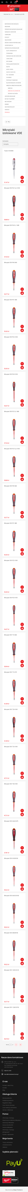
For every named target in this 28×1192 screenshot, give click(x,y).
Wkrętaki (10, 88)
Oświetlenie (8, 34)
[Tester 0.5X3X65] (14, 168)
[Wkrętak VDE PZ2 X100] (14, 578)
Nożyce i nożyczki (10, 72)
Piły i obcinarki (10, 74)
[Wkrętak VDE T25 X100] (14, 764)
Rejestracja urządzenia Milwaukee (11, 1120)
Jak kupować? (5, 1132)
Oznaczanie (9, 58)
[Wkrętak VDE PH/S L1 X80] (14, 243)
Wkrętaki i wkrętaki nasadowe (13, 85)
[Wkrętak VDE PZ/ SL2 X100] (14, 466)
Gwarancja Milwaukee (8, 1122)
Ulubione (4, 1147)
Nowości (7, 109)
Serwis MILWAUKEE (7, 1125)
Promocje (7, 112)
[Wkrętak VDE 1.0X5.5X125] (14, 987)
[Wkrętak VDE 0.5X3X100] (14, 876)
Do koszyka (22, 181)
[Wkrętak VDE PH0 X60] (14, 280)
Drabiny (7, 104)
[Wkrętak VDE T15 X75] (14, 689)
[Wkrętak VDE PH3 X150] (14, 392)
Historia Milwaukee (7, 1127)
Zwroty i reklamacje (7, 1110)
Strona (7, 1044)
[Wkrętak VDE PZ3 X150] (14, 615)
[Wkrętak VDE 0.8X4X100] (14, 950)
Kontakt (4, 1087)
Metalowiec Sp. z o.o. (8, 14)
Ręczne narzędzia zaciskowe (13, 82)
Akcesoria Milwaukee (10, 96)
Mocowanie (9, 61)
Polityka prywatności (7, 1100)
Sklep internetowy (13, 1190)
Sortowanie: (5, 141)
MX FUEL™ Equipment (10, 99)
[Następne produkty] (16, 1044)
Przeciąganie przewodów (12, 64)
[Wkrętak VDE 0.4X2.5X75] (14, 838)
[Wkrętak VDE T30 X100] (14, 801)
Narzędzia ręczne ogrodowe (13, 56)
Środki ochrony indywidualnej (12, 42)
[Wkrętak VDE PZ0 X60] (14, 503)
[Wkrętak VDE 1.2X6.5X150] (14, 1025)
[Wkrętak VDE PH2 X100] (14, 354)
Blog (3, 1090)
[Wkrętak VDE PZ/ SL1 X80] (14, 429)
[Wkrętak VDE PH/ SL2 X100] (14, 205)
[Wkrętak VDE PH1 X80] (14, 317)
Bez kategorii (8, 101)
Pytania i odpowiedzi (8, 1134)
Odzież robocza (9, 45)
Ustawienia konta (7, 1145)
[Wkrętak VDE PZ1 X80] (14, 541)
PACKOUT (7, 37)
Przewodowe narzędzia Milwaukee (13, 29)
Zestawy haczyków (13, 93)
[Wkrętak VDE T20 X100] (14, 727)
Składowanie (8, 40)
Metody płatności (7, 1098)
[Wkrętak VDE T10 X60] (14, 652)
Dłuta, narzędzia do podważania (11, 52)
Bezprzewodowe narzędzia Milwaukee (12, 25)
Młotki (8, 66)
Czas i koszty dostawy (8, 1105)
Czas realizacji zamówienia (9, 1107)
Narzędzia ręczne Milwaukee (21, 14)
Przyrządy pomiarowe (12, 80)
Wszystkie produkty (10, 107)
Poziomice (8, 77)
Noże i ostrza (9, 69)
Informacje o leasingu (8, 1118)
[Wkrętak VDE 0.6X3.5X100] (14, 913)
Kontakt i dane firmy (7, 1085)
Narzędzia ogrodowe (10, 32)
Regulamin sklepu (7, 1103)
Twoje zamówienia (7, 1142)
